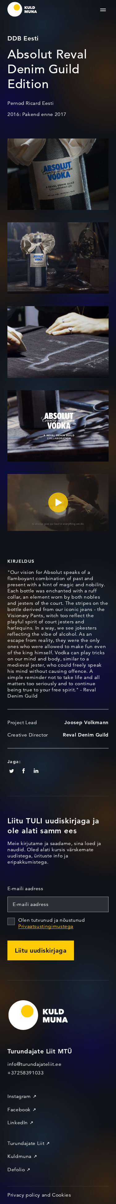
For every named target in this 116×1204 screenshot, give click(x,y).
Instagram (19, 1096)
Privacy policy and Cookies (39, 1195)
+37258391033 (25, 1073)
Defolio (16, 1170)
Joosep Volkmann (86, 722)
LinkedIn (17, 1123)
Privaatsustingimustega (45, 926)
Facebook (19, 1110)
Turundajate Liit (25, 1143)
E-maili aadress (25, 889)
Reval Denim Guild (86, 735)
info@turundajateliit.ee (34, 1064)
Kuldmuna (19, 1156)
